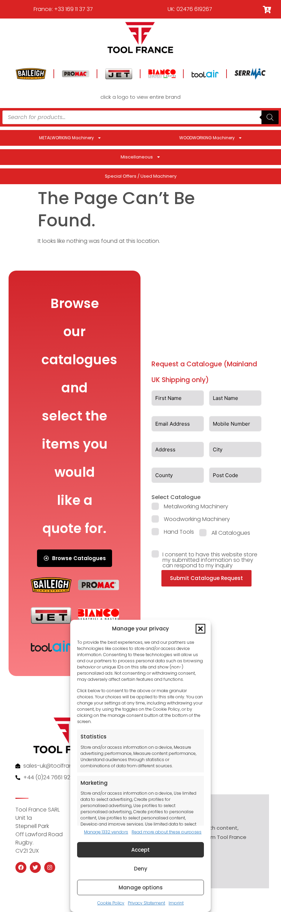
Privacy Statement (146, 903)
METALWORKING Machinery (66, 138)
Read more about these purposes (166, 832)
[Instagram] (49, 867)
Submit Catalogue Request (206, 578)
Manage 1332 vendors (106, 832)
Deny (140, 868)
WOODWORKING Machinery (207, 138)
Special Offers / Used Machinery (140, 176)
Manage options (141, 887)
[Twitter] (35, 867)
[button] (200, 628)
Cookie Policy (110, 903)
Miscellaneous (137, 157)
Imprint (176, 903)
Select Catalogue (175, 497)
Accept (140, 849)
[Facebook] (20, 867)
